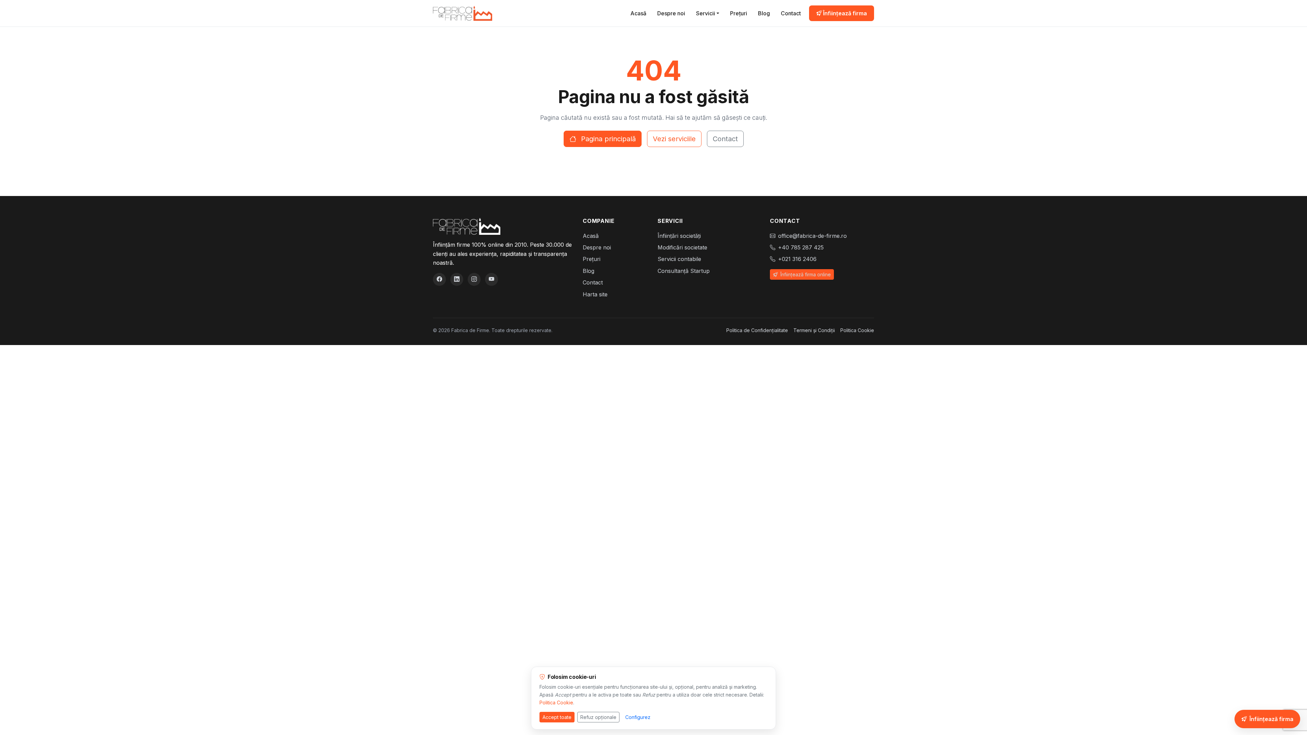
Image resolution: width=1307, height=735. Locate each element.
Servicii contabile (679, 259)
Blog (764, 13)
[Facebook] (439, 279)
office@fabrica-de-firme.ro (812, 235)
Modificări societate (682, 247)
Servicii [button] (705, 13)
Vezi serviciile (674, 139)
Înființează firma (844, 13)
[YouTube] (491, 279)
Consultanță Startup (684, 270)
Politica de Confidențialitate (757, 330)
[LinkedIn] (456, 279)
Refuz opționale (598, 717)
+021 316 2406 (797, 259)
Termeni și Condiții (814, 330)
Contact (791, 13)
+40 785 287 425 (801, 247)
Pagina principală (607, 139)
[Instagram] (474, 279)
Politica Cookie (857, 330)
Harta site (595, 294)
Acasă (638, 13)
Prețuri (738, 13)
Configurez (637, 717)
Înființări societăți (679, 235)
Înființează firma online (805, 274)
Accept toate (557, 717)
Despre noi (671, 13)
